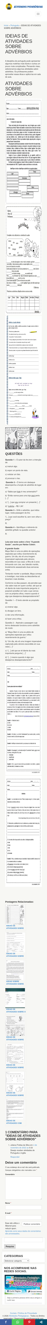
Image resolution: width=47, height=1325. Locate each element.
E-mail (8, 1213)
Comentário (10, 1174)
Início (6, 25)
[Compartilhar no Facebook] (6, 1322)
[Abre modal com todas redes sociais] (41, 1322)
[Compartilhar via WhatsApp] (18, 1322)
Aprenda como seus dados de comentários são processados (23, 1232)
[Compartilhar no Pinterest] (29, 1322)
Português (14, 25)
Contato (13, 1313)
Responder (15, 1157)
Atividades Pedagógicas (19, 1315)
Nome (8, 1203)
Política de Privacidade (27, 1313)
